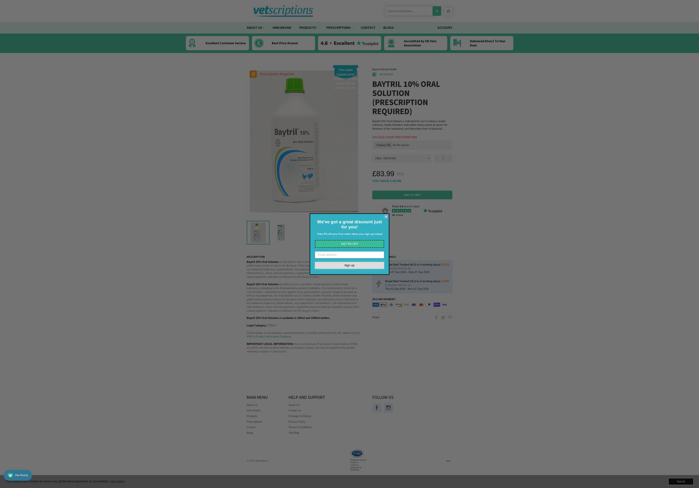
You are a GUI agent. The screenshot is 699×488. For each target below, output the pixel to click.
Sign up (349, 265)
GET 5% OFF (349, 244)
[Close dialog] (386, 216)
